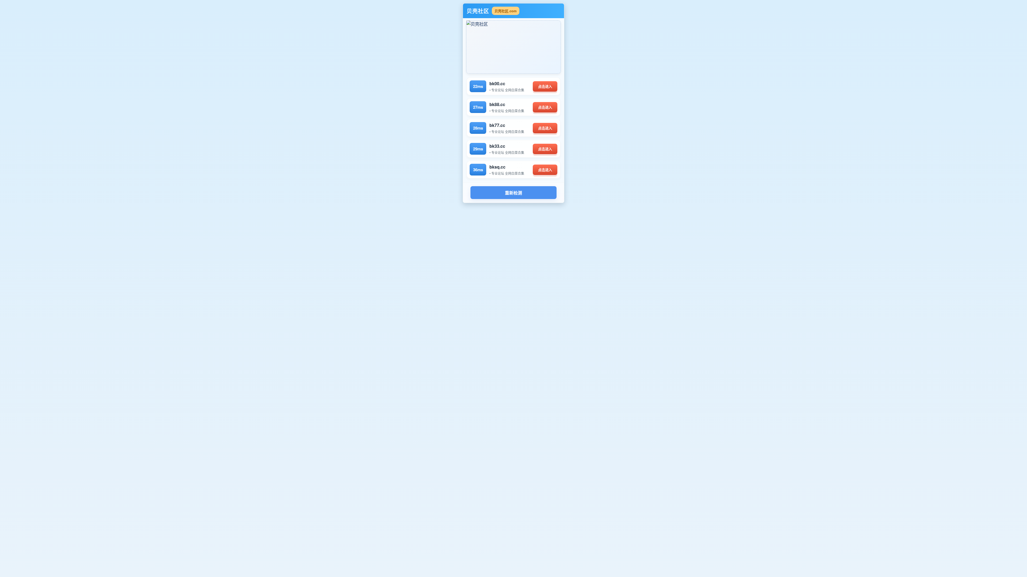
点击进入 (545, 87)
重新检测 (513, 193)
